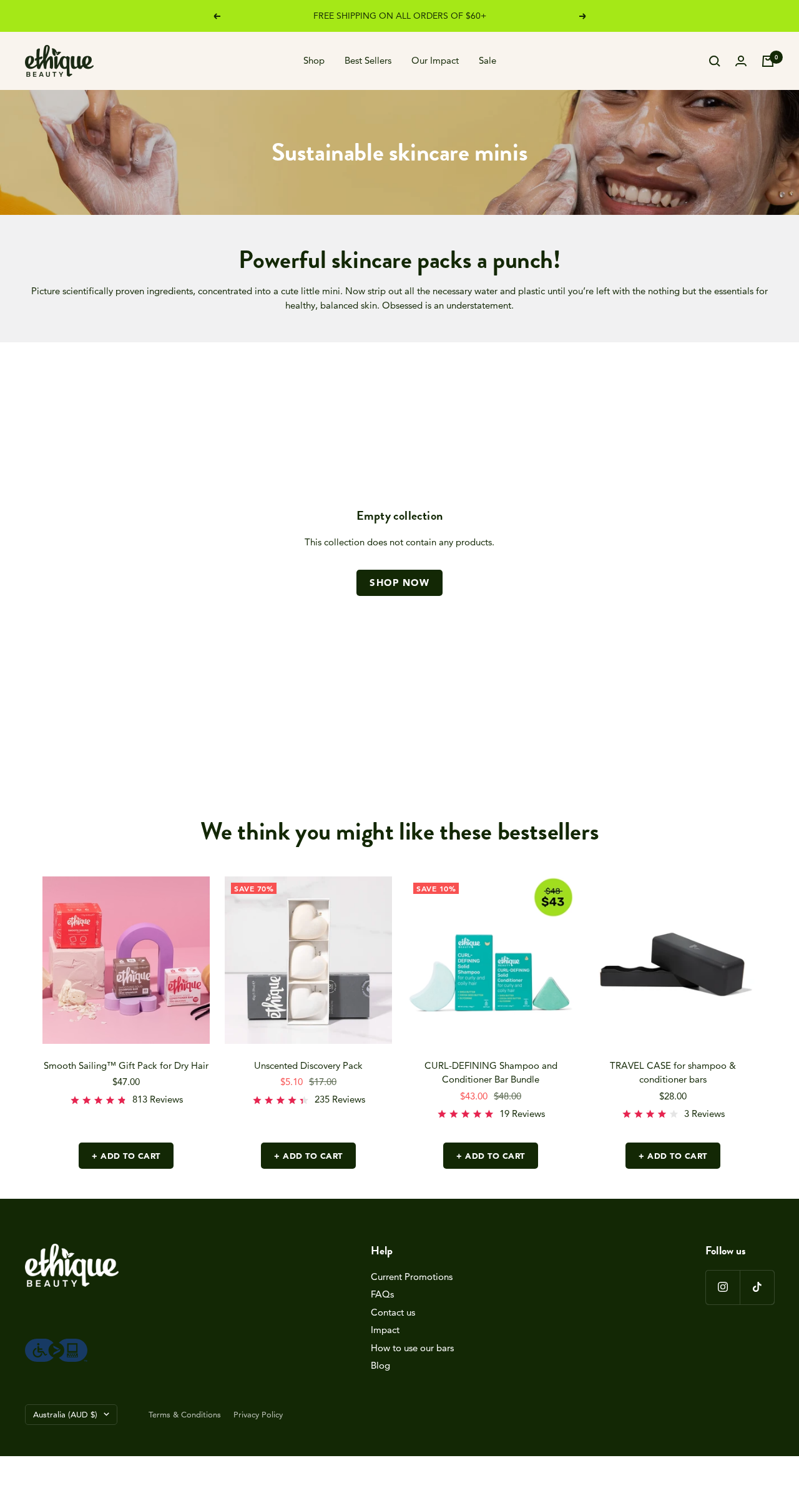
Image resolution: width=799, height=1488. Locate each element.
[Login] (741, 61)
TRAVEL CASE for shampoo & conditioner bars (673, 1072)
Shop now (399, 582)
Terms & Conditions (185, 1414)
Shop (314, 60)
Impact (385, 1330)
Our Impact (435, 60)
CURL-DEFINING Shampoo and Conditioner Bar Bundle (490, 1072)
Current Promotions (412, 1276)
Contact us (393, 1312)
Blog (380, 1365)
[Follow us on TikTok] (757, 1287)
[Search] (714, 61)
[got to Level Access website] (56, 1345)
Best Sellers (368, 60)
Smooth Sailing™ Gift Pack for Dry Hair (126, 1065)
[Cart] (768, 61)
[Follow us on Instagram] (722, 1287)
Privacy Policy (258, 1414)
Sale (487, 60)
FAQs (382, 1294)
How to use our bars (412, 1348)
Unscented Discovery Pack (308, 1065)
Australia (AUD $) (65, 1414)
